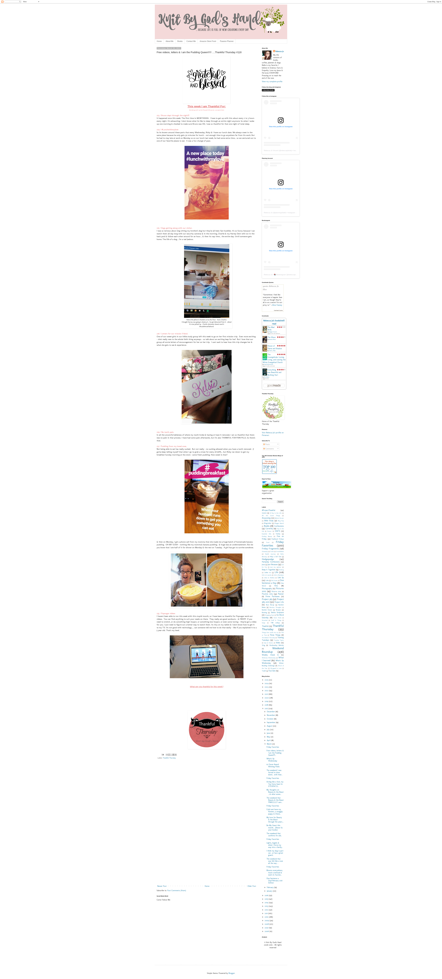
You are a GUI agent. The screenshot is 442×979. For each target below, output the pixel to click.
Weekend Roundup (273, 650)
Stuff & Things (276, 620)
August (270, 726)
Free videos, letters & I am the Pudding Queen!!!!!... (275, 752)
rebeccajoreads (294, 275)
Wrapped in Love (276, 668)
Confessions (279, 526)
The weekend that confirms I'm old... (274, 834)
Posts (267, 444)
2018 (267, 705)
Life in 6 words (266, 575)
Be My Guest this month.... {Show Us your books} (274, 827)
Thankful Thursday (169, 758)
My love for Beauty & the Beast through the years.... (275, 819)
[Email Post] (162, 754)
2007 (267, 928)
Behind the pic (279, 518)
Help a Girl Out (275, 557)
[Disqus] (207, 794)
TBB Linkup (275, 623)
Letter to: (267, 572)
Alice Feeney (277, 305)
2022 (267, 690)
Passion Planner (227, 41)
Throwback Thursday (268, 637)
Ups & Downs (268, 643)
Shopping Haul (269, 615)
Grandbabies (280, 551)
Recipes (278, 610)
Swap (263, 623)
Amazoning (266, 518)
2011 (266, 913)
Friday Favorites (273, 543)
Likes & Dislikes (269, 578)
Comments (269, 449)
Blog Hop (281, 521)
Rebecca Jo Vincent (271, 150)
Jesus (263, 564)
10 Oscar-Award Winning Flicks (273, 765)
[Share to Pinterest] (175, 755)
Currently (269, 528)
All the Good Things (271, 515)
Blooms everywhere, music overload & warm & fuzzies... (274, 872)
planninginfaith (280, 213)
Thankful (265, 626)
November (271, 715)
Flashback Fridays (278, 539)
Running (264, 612)
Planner (281, 594)
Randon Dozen (267, 610)
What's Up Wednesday (271, 760)
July (268, 729)
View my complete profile (272, 81)
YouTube (272, 671)
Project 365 (267, 599)
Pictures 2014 (276, 591)
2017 (266, 708)
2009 (267, 920)
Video (278, 643)
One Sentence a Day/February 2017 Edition (274, 880)
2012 (267, 910)
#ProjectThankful (268, 510)
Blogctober (267, 523)
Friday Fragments (270, 548)
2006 (267, 931)
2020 (267, 698)
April (269, 740)
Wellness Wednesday (269, 658)
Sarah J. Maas (272, 350)
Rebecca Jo (279, 51)
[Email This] (167, 755)
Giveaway (265, 551)
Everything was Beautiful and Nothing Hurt (274, 372)
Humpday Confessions (271, 562)
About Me (169, 41)
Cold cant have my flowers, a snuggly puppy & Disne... (274, 811)
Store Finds (277, 618)
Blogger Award (279, 523)
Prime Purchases (272, 596)
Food (267, 542)
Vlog (263, 645)
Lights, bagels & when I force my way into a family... (274, 845)
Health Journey (270, 554)
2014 (267, 902)
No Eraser (275, 580)
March (269, 744)
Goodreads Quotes (278, 310)
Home (159, 41)
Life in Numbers (279, 575)
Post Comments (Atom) (176, 890)
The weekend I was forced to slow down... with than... (274, 772)
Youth (264, 671)
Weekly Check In (270, 655)
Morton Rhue (272, 339)
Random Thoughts (275, 607)
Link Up (281, 577)
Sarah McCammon (268, 364)
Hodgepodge (268, 559)
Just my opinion (275, 567)
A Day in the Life (275, 513)
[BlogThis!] (169, 755)
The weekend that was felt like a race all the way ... (274, 861)
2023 (267, 687)
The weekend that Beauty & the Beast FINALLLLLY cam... (275, 800)
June (269, 733)
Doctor (269, 531)
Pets (276, 586)
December (271, 711)
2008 (267, 924)
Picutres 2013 (267, 594)
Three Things (275, 635)
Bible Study (268, 521)
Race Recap (270, 605)
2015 (267, 899)
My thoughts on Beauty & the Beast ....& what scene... (275, 792)
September (271, 722)
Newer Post (162, 886)
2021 (267, 694)
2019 (267, 701)
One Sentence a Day (273, 581)
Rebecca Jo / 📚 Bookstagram (275, 275)
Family (278, 534)
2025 (267, 680)
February (270, 887)
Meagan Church (273, 332)
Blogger (231, 973)
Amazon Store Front (208, 41)
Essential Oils (266, 534)
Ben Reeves (266, 377)
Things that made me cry (270, 632)
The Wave (272, 337)
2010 (267, 917)
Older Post (251, 886)
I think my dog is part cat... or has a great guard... (274, 853)
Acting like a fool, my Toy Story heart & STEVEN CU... (274, 784)
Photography (267, 588)
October (270, 719)
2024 (267, 683)
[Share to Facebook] (173, 755)
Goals (272, 551)
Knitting (281, 570)
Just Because (273, 564)
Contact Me (191, 41)
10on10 (264, 513)
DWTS (277, 531)
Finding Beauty (267, 536)
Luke (267, 580)
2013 (267, 906)
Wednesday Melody (276, 645)
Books (180, 41)
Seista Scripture (277, 612)
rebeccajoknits (286, 150)
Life (276, 572)
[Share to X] (171, 755)
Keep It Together (268, 570)
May (269, 737)
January (270, 891)
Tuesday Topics (279, 640)
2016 (267, 895)
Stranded (265, 620)
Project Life (279, 602)
